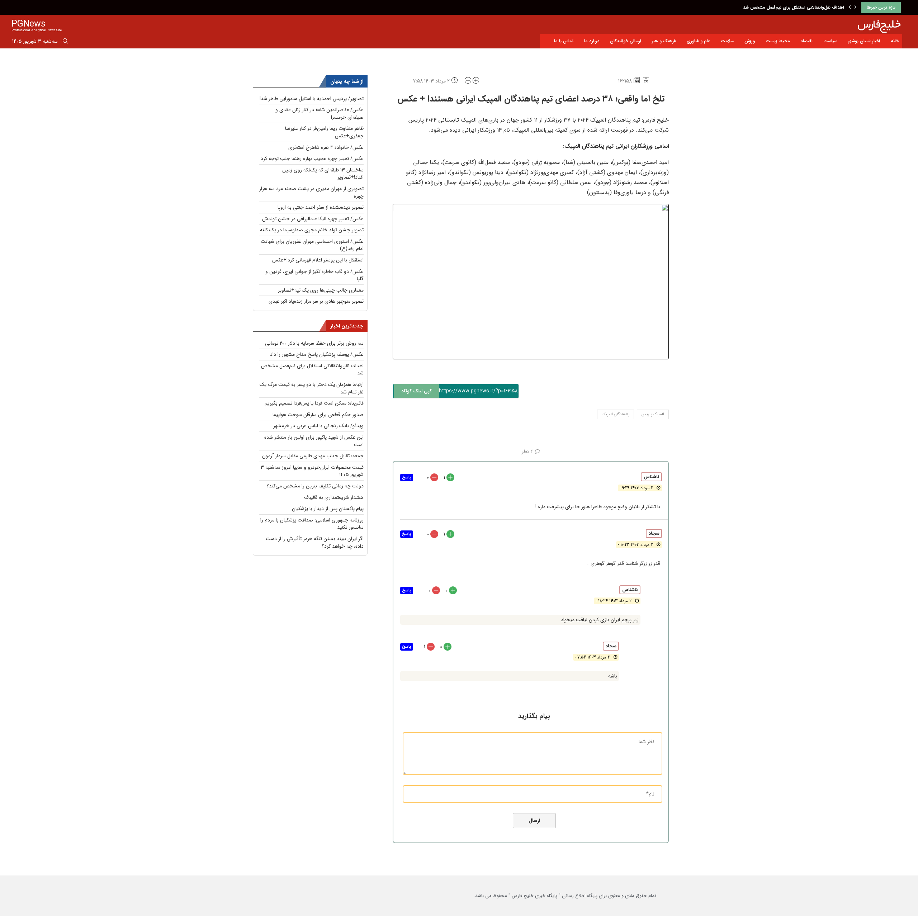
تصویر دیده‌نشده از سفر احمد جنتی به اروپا (321, 207)
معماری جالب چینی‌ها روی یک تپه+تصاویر (321, 290)
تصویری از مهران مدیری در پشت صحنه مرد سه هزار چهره (311, 192)
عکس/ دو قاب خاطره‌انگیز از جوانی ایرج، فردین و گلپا (314, 275)
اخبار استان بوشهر (864, 41)
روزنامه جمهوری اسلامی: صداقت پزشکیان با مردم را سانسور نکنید (312, 524)
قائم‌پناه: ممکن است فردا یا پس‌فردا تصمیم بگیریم (314, 403)
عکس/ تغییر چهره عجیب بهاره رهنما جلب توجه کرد (312, 158)
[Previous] (850, 7)
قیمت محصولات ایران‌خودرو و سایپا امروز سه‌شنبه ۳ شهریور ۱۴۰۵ (312, 471)
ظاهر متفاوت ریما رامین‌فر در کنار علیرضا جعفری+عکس (324, 132)
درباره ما (591, 41)
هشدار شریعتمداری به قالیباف (334, 497)
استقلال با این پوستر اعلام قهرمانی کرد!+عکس (318, 260)
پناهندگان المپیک (615, 414)
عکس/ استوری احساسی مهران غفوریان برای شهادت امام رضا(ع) (312, 245)
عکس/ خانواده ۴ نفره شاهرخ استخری (326, 147)
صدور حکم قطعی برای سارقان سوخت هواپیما (318, 415)
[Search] (65, 42)
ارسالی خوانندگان (625, 41)
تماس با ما (563, 41)
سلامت (727, 41)
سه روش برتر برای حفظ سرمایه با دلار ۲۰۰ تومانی (314, 343)
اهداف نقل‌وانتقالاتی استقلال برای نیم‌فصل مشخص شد (793, 7)
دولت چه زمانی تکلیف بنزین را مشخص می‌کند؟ (315, 486)
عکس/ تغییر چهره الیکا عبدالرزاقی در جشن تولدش (313, 219)
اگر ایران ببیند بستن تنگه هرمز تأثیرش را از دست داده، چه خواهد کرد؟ (315, 542)
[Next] (855, 7)
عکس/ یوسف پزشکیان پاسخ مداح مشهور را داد (317, 354)
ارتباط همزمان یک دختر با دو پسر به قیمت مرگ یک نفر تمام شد (312, 388)
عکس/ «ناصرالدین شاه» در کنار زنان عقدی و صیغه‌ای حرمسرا (319, 113)
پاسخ (406, 477)
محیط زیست (778, 41)
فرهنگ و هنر (664, 41)
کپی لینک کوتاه (416, 391)
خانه (895, 41)
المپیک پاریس (653, 414)
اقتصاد (807, 41)
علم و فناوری (698, 41)
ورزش (749, 41)
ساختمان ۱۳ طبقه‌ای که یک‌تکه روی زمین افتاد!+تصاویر (323, 173)
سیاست (830, 41)
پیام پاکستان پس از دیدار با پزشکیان (328, 509)
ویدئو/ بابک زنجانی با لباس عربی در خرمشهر (318, 426)
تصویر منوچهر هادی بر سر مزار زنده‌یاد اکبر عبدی (316, 301)
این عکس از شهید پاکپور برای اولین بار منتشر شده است (314, 441)
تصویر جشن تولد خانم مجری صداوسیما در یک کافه (312, 230)
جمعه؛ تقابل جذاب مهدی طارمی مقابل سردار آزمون (313, 456)
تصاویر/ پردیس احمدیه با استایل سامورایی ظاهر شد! (312, 99)
